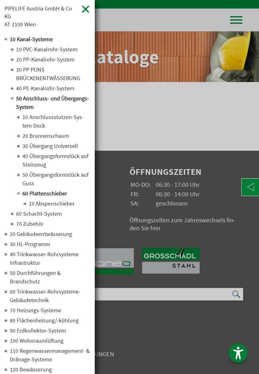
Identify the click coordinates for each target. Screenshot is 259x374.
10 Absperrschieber (52, 203)
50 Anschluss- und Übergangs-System (52, 103)
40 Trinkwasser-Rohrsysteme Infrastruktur (44, 258)
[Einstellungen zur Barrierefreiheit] (238, 353)
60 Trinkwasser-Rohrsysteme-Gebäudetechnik (45, 296)
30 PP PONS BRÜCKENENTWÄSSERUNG (48, 74)
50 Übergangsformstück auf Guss (55, 179)
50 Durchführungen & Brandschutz (35, 277)
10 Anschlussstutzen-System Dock (53, 121)
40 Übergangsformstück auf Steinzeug (55, 160)
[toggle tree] (47, 38)
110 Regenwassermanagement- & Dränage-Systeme (50, 355)
